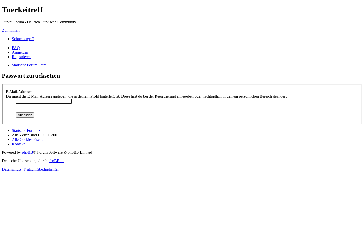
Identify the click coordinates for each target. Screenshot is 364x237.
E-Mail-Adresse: (19, 92)
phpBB (27, 152)
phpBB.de (56, 161)
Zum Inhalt (10, 30)
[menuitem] (16, 48)
